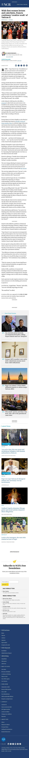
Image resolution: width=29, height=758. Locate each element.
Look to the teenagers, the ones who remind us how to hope (13, 538)
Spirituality (4, 19)
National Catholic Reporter (3, 739)
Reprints (3, 716)
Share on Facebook (18, 65)
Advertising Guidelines (5, 747)
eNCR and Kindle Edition (7, 696)
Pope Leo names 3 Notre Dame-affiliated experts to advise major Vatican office (16, 387)
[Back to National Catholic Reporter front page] (7, 4)
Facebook (13, 744)
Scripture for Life (5, 645)
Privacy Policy (4, 727)
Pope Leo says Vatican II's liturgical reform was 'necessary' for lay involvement (13, 480)
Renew (21, 4)
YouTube (15, 744)
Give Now (3, 669)
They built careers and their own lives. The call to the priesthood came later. (16, 413)
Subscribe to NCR (5, 687)
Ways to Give (4, 676)
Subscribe (25, 4)
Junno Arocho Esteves (6, 455)
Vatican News (6, 444)
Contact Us (4, 704)
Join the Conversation (6, 59)
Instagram (18, 744)
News (2, 505)
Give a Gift (3, 691)
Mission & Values (5, 724)
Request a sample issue (7, 699)
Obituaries (4, 661)
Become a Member (5, 671)
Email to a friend (24, 65)
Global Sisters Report (6, 653)
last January (24, 168)
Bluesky (8, 744)
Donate (18, 4)
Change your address (6, 714)
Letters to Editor (5, 711)
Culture (3, 637)
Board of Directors (5, 731)
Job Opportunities (5, 709)
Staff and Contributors (6, 729)
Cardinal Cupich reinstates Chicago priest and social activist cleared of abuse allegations (13, 509)
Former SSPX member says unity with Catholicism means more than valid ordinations (16, 360)
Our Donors (4, 681)
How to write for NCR (6, 707)
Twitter (11, 744)
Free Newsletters (5, 694)
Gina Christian (4, 514)
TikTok (20, 744)
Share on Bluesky (16, 65)
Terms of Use (12, 747)
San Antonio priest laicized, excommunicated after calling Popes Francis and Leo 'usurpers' (16, 334)
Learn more (19, 60)
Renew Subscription (6, 689)
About (2, 722)
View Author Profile (9, 56)
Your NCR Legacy (5, 678)
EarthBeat (3, 650)
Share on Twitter (21, 65)
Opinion (3, 640)
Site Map (22, 747)
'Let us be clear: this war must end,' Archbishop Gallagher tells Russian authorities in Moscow (13, 451)
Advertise (3, 663)
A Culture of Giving (6, 674)
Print (27, 65)
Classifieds (4, 658)
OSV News (13, 455)
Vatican (11, 19)
